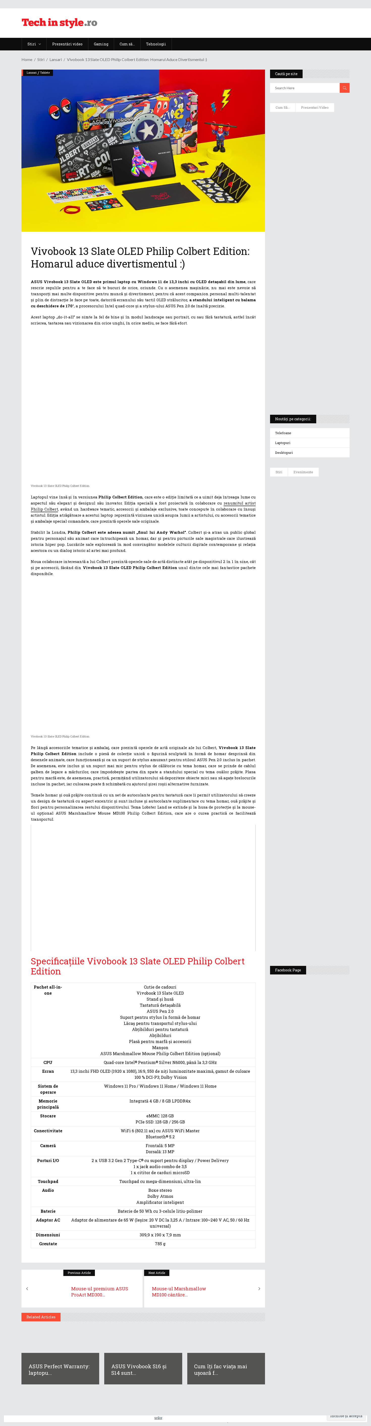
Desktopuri (284, 452)
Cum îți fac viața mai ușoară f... (220, 1369)
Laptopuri (282, 442)
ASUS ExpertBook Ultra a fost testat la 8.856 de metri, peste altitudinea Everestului (323, 595)
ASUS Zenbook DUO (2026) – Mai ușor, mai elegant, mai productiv (323, 671)
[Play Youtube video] (143, 888)
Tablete (45, 72)
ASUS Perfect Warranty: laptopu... (59, 1369)
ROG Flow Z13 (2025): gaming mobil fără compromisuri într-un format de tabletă (308, 317)
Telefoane (283, 433)
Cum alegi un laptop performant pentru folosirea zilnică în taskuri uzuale (308, 195)
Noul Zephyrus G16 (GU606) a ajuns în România (324, 532)
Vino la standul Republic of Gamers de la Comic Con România (322, 901)
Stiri (40, 59)
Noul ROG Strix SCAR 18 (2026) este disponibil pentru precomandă (324, 561)
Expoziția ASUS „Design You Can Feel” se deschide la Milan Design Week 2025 (323, 938)
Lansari (55, 59)
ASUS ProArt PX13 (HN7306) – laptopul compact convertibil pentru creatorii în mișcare (305, 344)
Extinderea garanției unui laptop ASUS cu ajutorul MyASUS (309, 220)
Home (26, 59)
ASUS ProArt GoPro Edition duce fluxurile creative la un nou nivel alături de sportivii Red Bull (324, 498)
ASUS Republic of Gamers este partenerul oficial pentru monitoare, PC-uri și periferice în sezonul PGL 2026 (324, 767)
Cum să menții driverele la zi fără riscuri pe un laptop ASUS (308, 241)
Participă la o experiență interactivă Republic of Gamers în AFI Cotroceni (320, 863)
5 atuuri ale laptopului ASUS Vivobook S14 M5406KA (304, 368)
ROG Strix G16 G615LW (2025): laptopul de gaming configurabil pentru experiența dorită (308, 291)
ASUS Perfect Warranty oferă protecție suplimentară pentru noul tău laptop (322, 634)
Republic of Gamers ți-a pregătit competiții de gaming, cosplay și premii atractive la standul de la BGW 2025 (324, 816)
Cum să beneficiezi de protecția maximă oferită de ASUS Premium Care (309, 169)
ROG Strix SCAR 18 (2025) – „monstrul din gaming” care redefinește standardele (303, 392)
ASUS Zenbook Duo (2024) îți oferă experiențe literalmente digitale (309, 124)
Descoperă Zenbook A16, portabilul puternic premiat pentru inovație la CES (304, 265)
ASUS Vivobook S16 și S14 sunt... (139, 1369)
